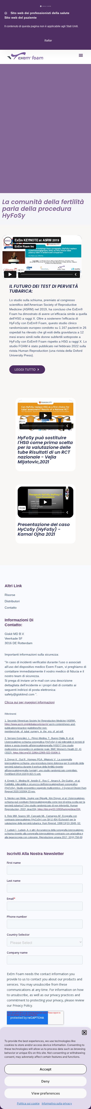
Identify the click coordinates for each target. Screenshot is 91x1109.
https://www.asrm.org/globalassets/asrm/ (26, 724)
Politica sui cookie (28, 1103)
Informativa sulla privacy (57, 1103)
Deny (45, 1081)
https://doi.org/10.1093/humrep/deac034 (59, 809)
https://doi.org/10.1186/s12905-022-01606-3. (37, 752)
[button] (84, 1032)
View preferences (45, 1093)
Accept (45, 1069)
